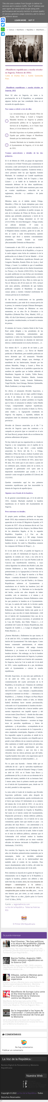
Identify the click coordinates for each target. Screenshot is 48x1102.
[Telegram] (2, 34)
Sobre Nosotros (34, 1083)
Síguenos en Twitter (36, 1086)
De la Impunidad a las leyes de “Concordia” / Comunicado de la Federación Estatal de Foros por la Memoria (27, 1013)
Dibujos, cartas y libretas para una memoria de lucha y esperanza (27, 976)
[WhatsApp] (2, 29)
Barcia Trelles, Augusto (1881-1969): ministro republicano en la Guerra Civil (27, 960)
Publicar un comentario (12, 1050)
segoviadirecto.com (22, 904)
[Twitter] (2, 24)
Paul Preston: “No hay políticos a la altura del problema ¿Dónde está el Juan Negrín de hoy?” (28, 943)
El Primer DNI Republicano (24, 924)
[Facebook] (2, 20)
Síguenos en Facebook (36, 1085)
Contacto (31, 1081)
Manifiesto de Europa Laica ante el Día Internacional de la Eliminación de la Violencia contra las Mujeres (28, 994)
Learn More (20, 20)
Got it (31, 20)
